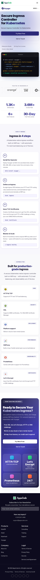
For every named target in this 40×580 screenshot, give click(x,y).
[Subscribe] (37, 509)
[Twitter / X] (16, 575)
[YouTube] (27, 575)
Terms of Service (20, 572)
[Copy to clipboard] (36, 54)
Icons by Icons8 (30, 572)
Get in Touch (20, 39)
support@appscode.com (20, 520)
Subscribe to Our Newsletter (20, 502)
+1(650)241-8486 (20, 517)
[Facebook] (23, 575)
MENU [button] (35, 8)
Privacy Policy (9, 572)
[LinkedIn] (20, 575)
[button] (37, 2)
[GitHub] (12, 575)
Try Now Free (20, 33)
